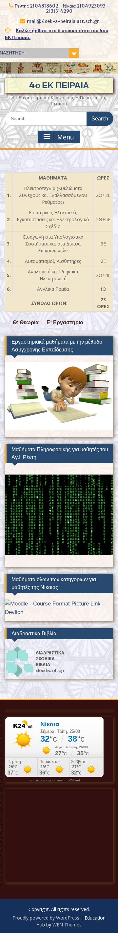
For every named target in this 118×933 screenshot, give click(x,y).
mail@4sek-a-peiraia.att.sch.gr (63, 21)
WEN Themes (67, 925)
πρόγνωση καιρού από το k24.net (54, 780)
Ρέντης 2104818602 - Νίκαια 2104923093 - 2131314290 (62, 8)
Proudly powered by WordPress (45, 918)
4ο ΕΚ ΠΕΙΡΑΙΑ (59, 85)
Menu (65, 137)
